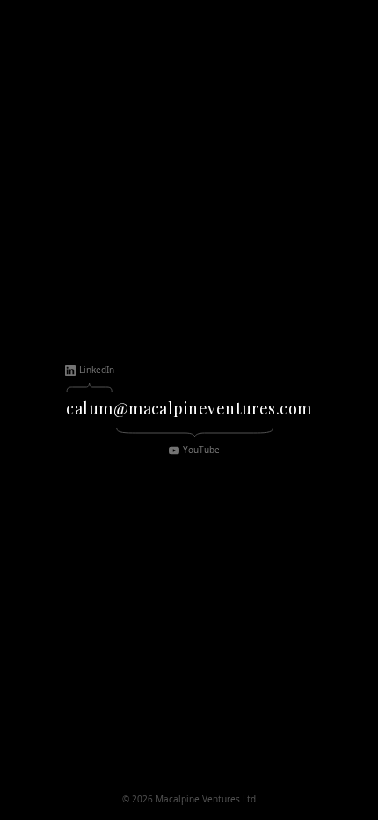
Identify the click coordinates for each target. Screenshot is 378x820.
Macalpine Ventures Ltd (206, 799)
